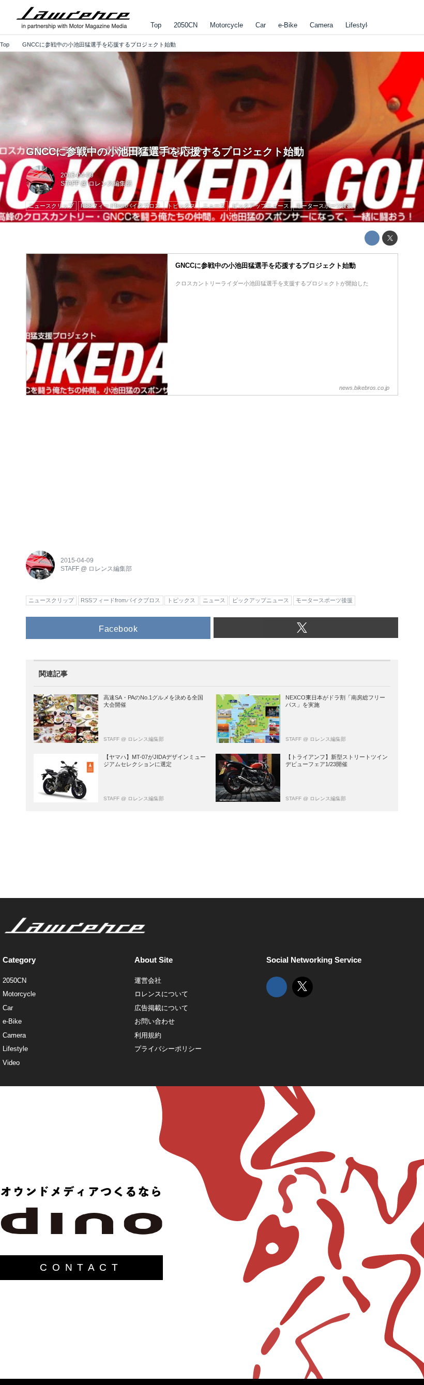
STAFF (69, 183)
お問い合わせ (154, 1021)
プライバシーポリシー (168, 1049)
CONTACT (81, 1267)
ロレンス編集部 (110, 183)
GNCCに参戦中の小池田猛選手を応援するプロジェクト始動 (165, 151)
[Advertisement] (103, 466)
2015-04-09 (77, 175)
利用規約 (147, 1035)
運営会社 (147, 980)
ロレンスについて (161, 994)
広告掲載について (161, 1008)
